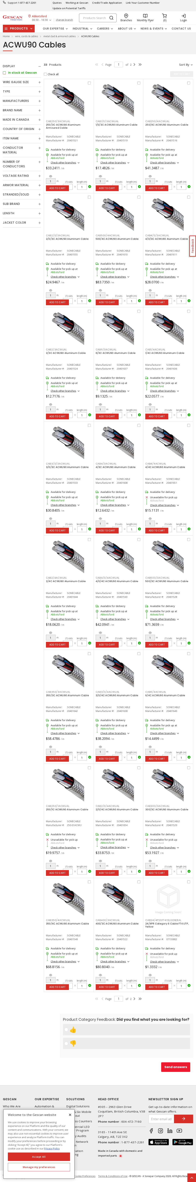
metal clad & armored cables (59, 36)
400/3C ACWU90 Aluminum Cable (117, 923)
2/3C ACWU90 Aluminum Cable (66, 353)
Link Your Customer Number (143, 2)
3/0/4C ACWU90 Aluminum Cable (117, 695)
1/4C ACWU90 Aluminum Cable (165, 353)
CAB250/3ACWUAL (58, 121)
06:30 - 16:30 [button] (40, 20)
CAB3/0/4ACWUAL (108, 692)
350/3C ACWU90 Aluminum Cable (67, 695)
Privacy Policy (52, 1148)
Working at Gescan (77, 2)
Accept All (39, 1156)
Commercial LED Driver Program (78, 1128)
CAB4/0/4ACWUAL (108, 577)
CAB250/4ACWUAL (157, 121)
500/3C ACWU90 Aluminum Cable (166, 581)
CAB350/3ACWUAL (58, 692)
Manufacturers (16, 101)
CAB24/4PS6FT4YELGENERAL (163, 920)
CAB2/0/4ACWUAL (108, 806)
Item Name (11, 138)
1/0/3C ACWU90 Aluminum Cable (117, 124)
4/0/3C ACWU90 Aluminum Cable (166, 238)
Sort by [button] (184, 64)
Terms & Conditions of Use (112, 1176)
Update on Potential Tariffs (69, 8)
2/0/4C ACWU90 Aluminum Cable (117, 809)
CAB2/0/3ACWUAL (58, 235)
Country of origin (18, 129)
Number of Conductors (14, 164)
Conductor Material (13, 150)
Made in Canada (16, 120)
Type (6, 91)
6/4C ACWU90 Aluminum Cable (165, 695)
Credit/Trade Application (107, 2)
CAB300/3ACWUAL (157, 806)
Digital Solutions (78, 1106)
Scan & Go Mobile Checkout (78, 1113)
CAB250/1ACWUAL (57, 806)
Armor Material (16, 185)
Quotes (57, 2)
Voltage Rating (16, 176)
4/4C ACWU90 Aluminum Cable (165, 467)
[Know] (50, 176)
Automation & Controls (44, 1108)
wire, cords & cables (26, 36)
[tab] (22, 66)
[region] (39, 1144)
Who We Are (12, 1106)
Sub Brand (11, 204)
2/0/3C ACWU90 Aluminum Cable (67, 238)
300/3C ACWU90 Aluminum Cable (166, 809)
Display (9, 66)
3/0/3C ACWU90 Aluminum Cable (67, 467)
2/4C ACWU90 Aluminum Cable (66, 581)
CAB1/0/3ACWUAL (107, 121)
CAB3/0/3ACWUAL (58, 463)
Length (8, 213)
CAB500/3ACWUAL (157, 577)
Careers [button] (103, 28)
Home (6, 36)
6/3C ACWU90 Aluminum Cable (116, 353)
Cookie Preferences (84, 1176)
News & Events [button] (152, 28)
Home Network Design (77, 1143)
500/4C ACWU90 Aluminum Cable (117, 238)
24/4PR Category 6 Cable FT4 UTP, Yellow (167, 925)
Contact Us (181, 28)
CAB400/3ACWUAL (108, 920)
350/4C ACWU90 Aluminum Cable (67, 923)
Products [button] (19, 28)
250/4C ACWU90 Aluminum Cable (166, 124)
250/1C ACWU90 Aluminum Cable (67, 809)
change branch (64, 19)
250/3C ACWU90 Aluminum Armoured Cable (63, 126)
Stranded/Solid (16, 194)
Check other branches (63, 162)
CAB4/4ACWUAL (155, 463)
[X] (70, 1115)
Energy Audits (76, 1136)
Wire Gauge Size (16, 82)
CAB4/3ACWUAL (106, 463)
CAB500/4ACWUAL (108, 235)
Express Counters (79, 1121)
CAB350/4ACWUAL (58, 920)
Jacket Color (14, 223)
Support (12, 2)
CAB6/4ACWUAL (155, 692)
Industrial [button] (81, 28)
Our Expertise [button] (53, 28)
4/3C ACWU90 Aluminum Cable (116, 467)
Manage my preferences (39, 1167)
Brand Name (12, 110)
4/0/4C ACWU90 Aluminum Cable (117, 581)
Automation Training (74, 1152)
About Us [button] (125, 28)
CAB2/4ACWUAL (56, 577)
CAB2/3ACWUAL (56, 349)
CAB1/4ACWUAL (155, 349)
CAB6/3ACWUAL (106, 349)
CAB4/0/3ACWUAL (157, 235)
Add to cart (57, 188)
